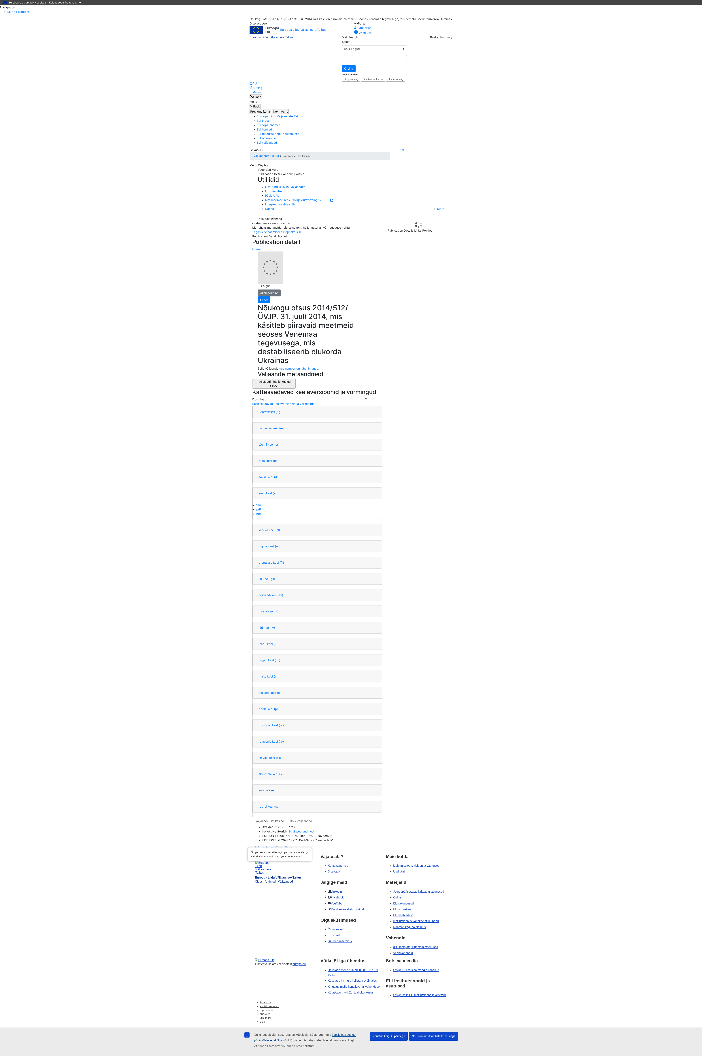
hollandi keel (270, 692)
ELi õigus (263, 120)
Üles (262, 1021)
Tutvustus (265, 1002)
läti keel (267, 627)
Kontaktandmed (338, 865)
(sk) (278, 758)
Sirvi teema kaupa (373, 79)
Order (264, 300)
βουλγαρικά (270, 412)
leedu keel (268, 644)
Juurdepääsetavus (340, 941)
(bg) (279, 412)
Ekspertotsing (395, 79)
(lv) (272, 627)
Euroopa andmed (269, 125)
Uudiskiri (399, 871)
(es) (281, 428)
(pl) (276, 709)
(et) (275, 493)
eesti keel (268, 493)
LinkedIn (336, 891)
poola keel (269, 709)
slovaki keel (270, 758)
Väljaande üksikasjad (269, 821)
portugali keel (271, 725)
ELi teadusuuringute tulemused (278, 134)
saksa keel (269, 477)
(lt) (276, 644)
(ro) (281, 741)
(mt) (277, 676)
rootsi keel (269, 806)
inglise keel (269, 546)
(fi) (277, 790)
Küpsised (334, 935)
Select (346, 41)
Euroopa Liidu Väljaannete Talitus (271, 37)
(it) (276, 611)
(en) (277, 546)
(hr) (280, 595)
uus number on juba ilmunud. (299, 368)
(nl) (279, 692)
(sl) (281, 774)
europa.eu (299, 964)
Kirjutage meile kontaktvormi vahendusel (354, 986)
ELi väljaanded (267, 142)
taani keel (269, 461)
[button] (306, 853)
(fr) (282, 562)
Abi (401, 150)
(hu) (277, 660)
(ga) (272, 579)
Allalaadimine (269, 293)
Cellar (397, 897)
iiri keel (267, 579)
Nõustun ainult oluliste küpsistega (433, 1036)
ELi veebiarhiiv (403, 915)
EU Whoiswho (266, 138)
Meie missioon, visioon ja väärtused (416, 865)
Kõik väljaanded (301, 821)
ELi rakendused (403, 903)
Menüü (257, 92)
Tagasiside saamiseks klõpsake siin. (277, 232)
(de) (277, 477)
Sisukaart (334, 871)
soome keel (269, 790)
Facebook (337, 897)
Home (256, 249)
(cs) (277, 444)
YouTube (336, 903)
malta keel (269, 676)
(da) (276, 461)
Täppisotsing (351, 79)
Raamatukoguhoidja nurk (409, 927)
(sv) (277, 806)
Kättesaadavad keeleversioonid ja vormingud (283, 404)
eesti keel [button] (365, 33)
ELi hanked (264, 129)
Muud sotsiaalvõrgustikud (347, 909)
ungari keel (269, 660)
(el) (277, 530)
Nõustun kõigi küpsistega (388, 1036)
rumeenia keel (271, 741)
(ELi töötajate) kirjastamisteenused (415, 947)
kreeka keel (269, 530)
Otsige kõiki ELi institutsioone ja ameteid (419, 995)
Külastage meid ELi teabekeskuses (350, 992)
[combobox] (374, 58)
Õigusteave (335, 929)
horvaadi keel (271, 595)
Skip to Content (18, 12)
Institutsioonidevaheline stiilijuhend (416, 921)
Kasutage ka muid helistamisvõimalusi (353, 980)
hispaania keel (271, 428)
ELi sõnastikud (402, 909)
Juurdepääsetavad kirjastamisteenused (418, 891)
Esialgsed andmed (301, 831)
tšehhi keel (269, 444)
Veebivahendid (403, 953)
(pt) (281, 725)
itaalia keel (268, 611)
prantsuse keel (271, 562)
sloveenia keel (271, 774)
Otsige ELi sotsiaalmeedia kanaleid (416, 970)
